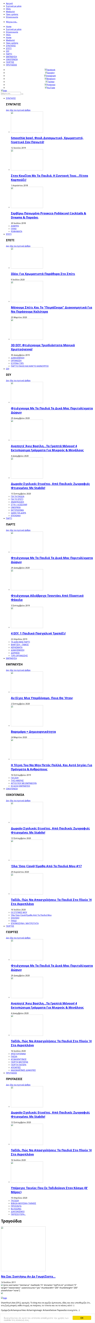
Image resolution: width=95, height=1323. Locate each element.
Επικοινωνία (12, 17)
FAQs (8, 8)
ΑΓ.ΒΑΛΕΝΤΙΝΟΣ (18, 1059)
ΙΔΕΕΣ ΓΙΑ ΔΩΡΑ (18, 512)
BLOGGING (16, 1208)
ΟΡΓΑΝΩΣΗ (16, 360)
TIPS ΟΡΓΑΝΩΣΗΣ (19, 655)
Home (8, 26)
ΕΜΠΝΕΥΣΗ (11, 56)
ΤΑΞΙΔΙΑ (15, 1200)
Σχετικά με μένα (13, 6)
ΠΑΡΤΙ (9, 54)
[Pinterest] (50, 84)
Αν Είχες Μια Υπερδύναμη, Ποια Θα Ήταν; (42, 698)
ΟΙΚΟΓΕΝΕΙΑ (12, 59)
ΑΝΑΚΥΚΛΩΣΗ (17, 502)
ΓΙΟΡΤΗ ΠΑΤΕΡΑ (18, 1064)
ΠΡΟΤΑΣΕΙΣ (11, 65)
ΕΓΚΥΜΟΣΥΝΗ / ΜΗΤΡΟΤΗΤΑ (25, 923)
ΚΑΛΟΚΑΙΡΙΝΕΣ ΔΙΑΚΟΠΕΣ (23, 1070)
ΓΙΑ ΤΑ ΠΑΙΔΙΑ (17, 496)
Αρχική (9, 3)
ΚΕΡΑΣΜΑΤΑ (16, 647)
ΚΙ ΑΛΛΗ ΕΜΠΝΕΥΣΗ (20, 786)
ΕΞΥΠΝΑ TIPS (17, 363)
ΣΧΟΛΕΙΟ (15, 917)
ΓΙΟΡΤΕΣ (10, 62)
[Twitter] (50, 81)
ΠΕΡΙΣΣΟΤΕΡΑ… (18, 1214)
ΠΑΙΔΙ (14, 920)
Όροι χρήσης (12, 14)
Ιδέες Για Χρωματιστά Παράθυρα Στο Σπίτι (43, 274)
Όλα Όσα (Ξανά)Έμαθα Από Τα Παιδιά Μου (31, 915)
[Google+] (50, 72)
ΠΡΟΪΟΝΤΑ (16, 1206)
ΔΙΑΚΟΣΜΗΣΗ (17, 357)
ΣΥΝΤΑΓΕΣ (11, 45)
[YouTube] (50, 87)
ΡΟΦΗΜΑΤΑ (16, 231)
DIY (7, 51)
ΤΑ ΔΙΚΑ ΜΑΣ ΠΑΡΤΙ (20, 642)
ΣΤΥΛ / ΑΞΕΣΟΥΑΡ (19, 504)
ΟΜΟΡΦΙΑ (16, 507)
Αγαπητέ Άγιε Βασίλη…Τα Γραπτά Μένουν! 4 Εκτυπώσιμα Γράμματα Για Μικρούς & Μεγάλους (47, 448)
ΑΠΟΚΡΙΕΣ (16, 1067)
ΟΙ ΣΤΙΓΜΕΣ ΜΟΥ (19, 912)
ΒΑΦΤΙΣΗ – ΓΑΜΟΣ (20, 644)
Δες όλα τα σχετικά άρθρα (18, 110)
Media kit (10, 11)
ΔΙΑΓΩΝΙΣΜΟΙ (17, 1211)
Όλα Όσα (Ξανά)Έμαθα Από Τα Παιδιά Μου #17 (46, 866)
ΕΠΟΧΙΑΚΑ (16, 515)
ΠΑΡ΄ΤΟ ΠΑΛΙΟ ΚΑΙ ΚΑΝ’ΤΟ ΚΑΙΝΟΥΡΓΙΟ (30, 366)
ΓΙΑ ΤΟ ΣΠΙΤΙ (17, 499)
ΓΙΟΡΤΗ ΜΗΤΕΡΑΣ (19, 1062)
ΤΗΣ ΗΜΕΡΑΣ (17, 780)
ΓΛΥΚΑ (13, 228)
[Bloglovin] (50, 78)
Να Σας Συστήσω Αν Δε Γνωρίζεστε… (28, 1276)
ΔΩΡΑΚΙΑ (15, 652)
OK (81, 1317)
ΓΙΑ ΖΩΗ (15, 777)
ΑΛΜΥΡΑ (15, 226)
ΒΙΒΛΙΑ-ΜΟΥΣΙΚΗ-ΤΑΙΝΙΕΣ (23, 1203)
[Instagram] (50, 75)
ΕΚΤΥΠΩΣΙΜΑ (17, 510)
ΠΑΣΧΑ (14, 1056)
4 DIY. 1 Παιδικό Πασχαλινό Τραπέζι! (38, 633)
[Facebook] (50, 69)
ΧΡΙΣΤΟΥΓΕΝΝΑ (18, 1053)
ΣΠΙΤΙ (9, 48)
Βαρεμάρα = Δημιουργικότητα (33, 731)
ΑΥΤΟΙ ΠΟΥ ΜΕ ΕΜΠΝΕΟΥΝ (24, 783)
